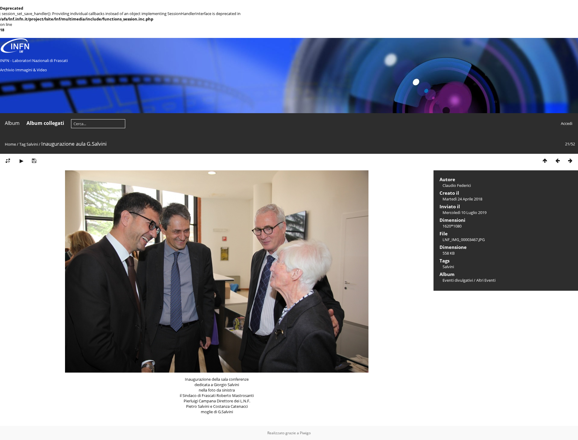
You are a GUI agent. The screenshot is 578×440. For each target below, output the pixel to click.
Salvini (32, 144)
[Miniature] (545, 160)
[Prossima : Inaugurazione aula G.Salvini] (570, 160)
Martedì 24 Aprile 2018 (462, 199)
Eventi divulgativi (458, 280)
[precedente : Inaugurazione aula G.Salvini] (557, 160)
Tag (22, 144)
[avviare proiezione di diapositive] (21, 160)
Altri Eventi (486, 280)
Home (10, 144)
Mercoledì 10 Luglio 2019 (464, 212)
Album (12, 123)
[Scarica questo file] (34, 160)
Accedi (566, 123)
